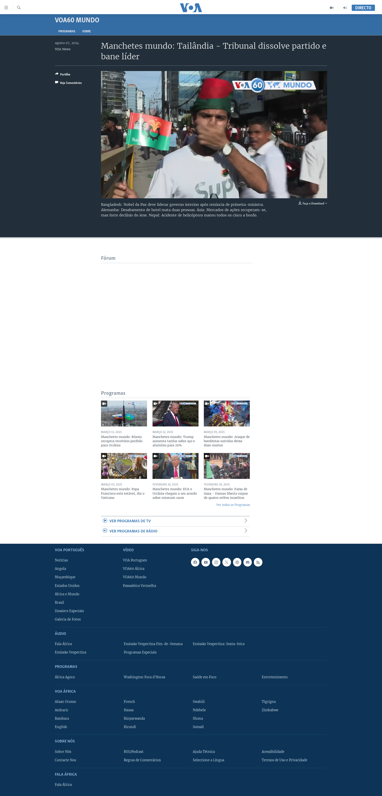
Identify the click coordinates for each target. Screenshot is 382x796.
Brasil (59, 602)
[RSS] (258, 562)
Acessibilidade (273, 752)
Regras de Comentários (142, 760)
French (129, 702)
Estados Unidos (67, 586)
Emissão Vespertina (70, 652)
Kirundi (130, 727)
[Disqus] (176, 318)
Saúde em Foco (204, 677)
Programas (66, 31)
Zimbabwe (270, 710)
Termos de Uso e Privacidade (284, 760)
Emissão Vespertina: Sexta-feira (218, 644)
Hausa (129, 710)
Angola (60, 569)
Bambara (62, 719)
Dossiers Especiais (69, 611)
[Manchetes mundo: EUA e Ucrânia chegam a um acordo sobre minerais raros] (176, 466)
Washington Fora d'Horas (144, 677)
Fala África (63, 644)
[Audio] (345, 7)
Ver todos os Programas (233, 505)
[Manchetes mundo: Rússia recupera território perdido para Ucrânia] (124, 413)
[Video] (331, 7)
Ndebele (199, 710)
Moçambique (65, 577)
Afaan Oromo (65, 702)
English (61, 727)
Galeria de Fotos (68, 619)
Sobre (86, 31)
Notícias (61, 560)
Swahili (199, 702)
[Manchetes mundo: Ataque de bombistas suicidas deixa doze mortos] (227, 413)
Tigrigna (269, 702)
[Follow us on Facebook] (195, 562)
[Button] (62, 75)
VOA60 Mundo (134, 577)
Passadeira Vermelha (139, 586)
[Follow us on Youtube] (205, 562)
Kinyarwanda (134, 719)
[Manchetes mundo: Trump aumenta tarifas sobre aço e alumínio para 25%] (176, 413)
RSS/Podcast (133, 752)
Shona (198, 719)
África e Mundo (67, 594)
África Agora (65, 677)
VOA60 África (133, 569)
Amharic (61, 710)
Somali (198, 727)
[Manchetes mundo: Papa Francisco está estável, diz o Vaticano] (124, 466)
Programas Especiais (140, 652)
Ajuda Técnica (204, 752)
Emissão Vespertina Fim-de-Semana (153, 644)
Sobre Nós (63, 752)
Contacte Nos (65, 760)
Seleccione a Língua (208, 760)
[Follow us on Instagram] (216, 562)
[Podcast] (237, 562)
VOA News (63, 49)
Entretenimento (275, 677)
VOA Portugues (135, 560)
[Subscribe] (247, 562)
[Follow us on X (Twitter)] (226, 562)
